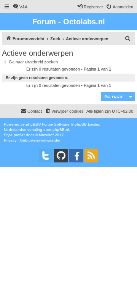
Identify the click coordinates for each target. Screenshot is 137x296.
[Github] (61, 155)
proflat (19, 135)
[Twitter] (46, 155)
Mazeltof (46, 135)
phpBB (32, 124)
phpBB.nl (61, 130)
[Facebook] (76, 155)
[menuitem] (20, 6)
